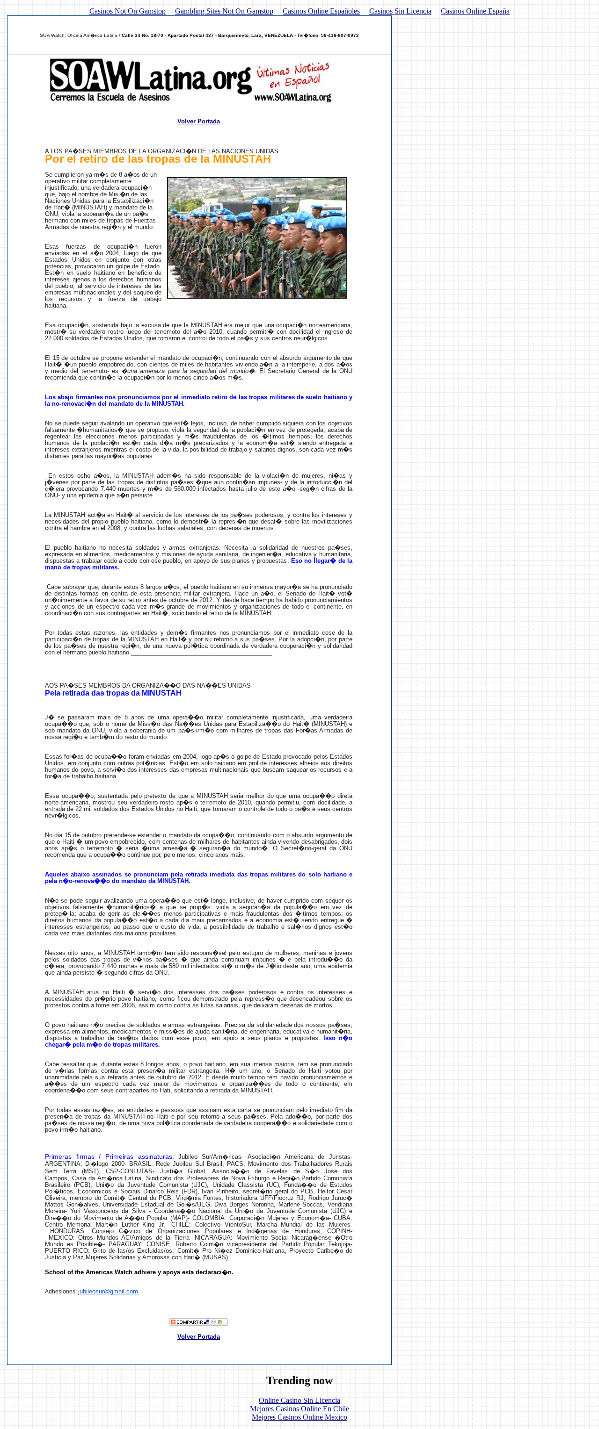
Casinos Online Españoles (321, 11)
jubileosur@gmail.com (108, 1291)
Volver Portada (198, 121)
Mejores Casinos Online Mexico (299, 1417)
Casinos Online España (475, 11)
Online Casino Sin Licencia (299, 1400)
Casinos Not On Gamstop (127, 11)
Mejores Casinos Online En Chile (299, 1409)
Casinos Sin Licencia (400, 11)
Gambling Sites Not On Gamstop (224, 11)
